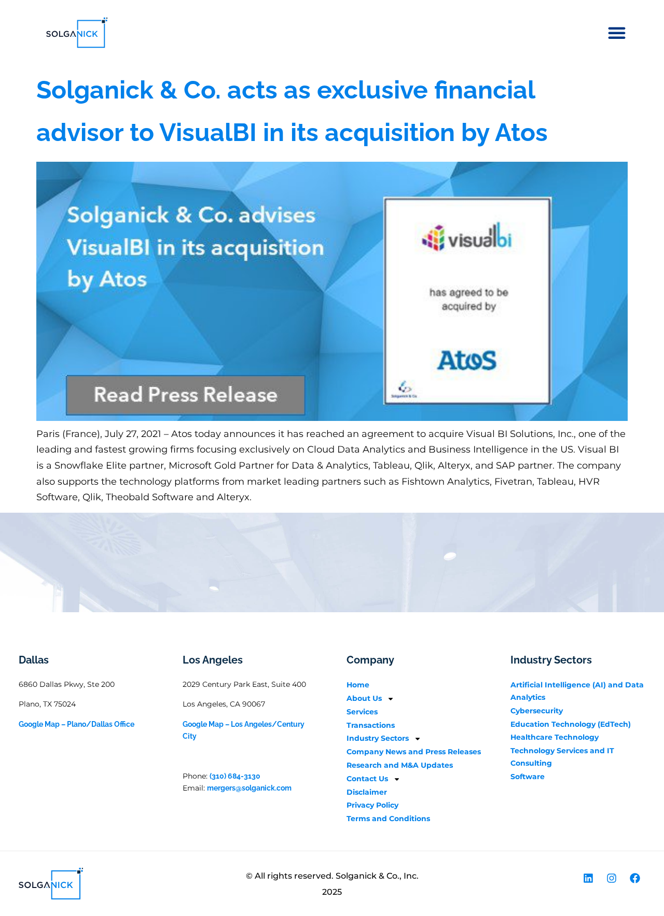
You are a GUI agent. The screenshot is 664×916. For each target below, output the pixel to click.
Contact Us (367, 778)
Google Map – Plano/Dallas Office (76, 724)
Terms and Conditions (388, 818)
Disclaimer (367, 792)
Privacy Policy (372, 805)
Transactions (371, 725)
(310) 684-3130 (235, 776)
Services (362, 711)
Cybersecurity (536, 710)
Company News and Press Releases (414, 751)
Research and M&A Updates (400, 765)
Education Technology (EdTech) (570, 724)
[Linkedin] (588, 878)
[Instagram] (611, 878)
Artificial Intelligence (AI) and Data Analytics (577, 691)
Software (527, 776)
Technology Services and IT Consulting (562, 757)
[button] (617, 33)
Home (358, 684)
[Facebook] (635, 878)
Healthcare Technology (554, 737)
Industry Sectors (378, 738)
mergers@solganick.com (249, 788)
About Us (364, 698)
